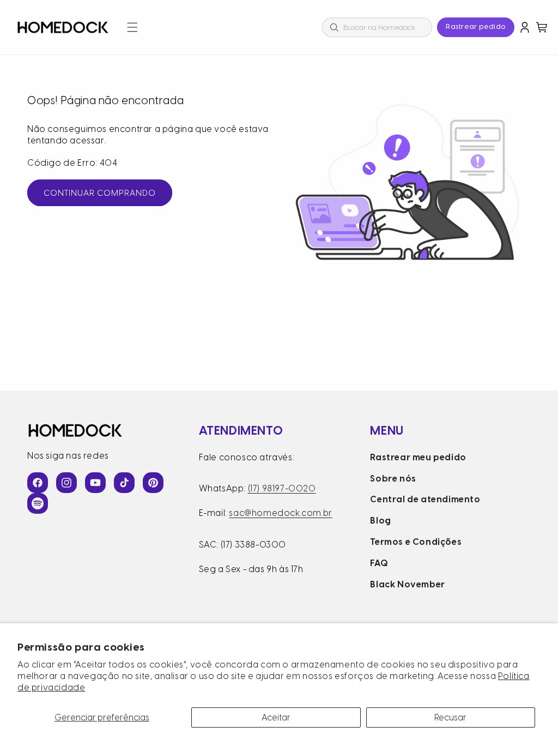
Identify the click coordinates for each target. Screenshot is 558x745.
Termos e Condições (416, 542)
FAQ (379, 563)
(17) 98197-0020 (282, 488)
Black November (407, 584)
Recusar (450, 717)
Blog (380, 520)
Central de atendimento (425, 499)
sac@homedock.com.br (280, 513)
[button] (132, 27)
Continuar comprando (100, 193)
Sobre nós (393, 478)
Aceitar (276, 717)
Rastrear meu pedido (418, 457)
